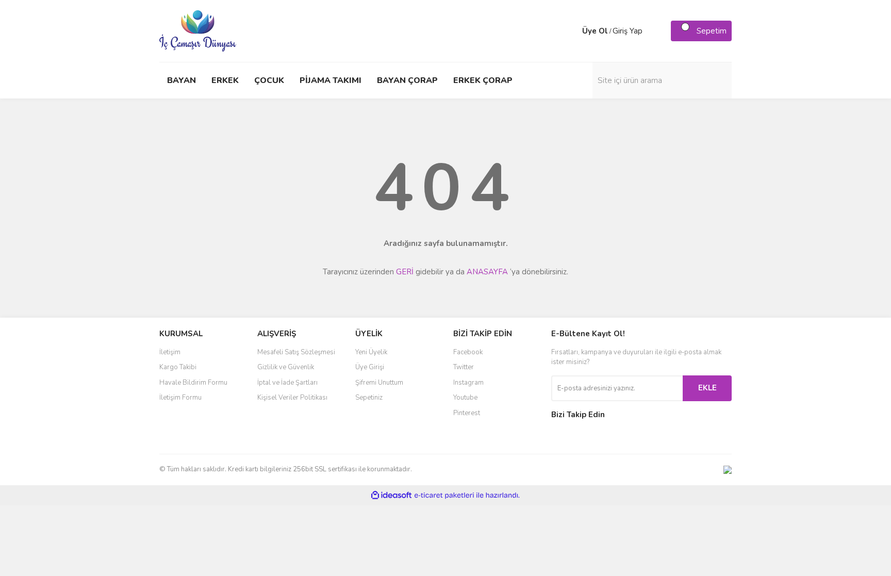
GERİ (405, 272)
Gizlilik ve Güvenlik (285, 367)
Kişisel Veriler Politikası (292, 397)
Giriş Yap (627, 31)
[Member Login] (572, 31)
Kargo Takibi (177, 367)
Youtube (465, 397)
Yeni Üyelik (371, 352)
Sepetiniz (369, 397)
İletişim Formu (180, 397)
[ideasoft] (391, 495)
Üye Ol (595, 31)
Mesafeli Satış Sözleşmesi (296, 352)
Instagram (468, 382)
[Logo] (197, 30)
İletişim (169, 352)
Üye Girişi (369, 367)
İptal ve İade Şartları (287, 382)
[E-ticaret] (444, 495)
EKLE (707, 388)
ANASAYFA (487, 272)
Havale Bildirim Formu (193, 382)
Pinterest (466, 413)
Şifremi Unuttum (379, 382)
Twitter (463, 367)
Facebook (468, 352)
